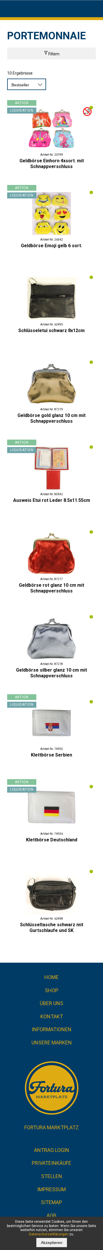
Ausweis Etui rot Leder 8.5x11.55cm (51, 500)
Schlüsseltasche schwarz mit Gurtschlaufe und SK (51, 927)
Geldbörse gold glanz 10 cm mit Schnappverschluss (51, 418)
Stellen (51, 1176)
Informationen (52, 1029)
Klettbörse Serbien (51, 755)
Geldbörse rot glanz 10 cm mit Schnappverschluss (51, 588)
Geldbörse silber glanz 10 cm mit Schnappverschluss (51, 672)
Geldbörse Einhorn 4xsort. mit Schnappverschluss (51, 163)
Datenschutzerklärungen (48, 1234)
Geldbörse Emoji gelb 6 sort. (51, 245)
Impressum (51, 1189)
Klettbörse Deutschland (51, 840)
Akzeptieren (51, 1242)
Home (51, 977)
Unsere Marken (51, 1043)
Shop (51, 990)
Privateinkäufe (51, 1163)
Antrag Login (51, 1150)
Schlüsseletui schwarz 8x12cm (51, 330)
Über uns (51, 1003)
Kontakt (51, 1016)
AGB (51, 1215)
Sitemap (51, 1202)
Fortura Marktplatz (51, 1127)
